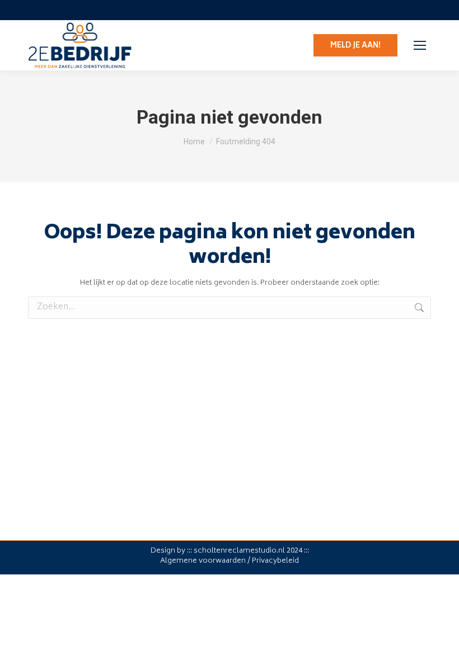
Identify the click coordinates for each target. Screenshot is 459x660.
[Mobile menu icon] (420, 45)
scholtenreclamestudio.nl (239, 551)
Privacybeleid (275, 561)
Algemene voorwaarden (203, 561)
